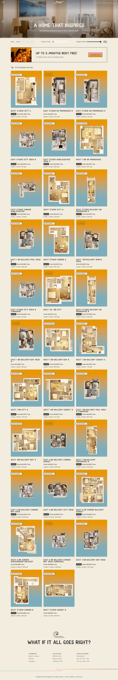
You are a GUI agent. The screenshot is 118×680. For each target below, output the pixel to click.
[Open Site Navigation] (3, 2)
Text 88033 (98, 2)
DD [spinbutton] (58, 41)
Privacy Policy (79, 677)
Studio (18, 42)
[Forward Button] (115, 21)
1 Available (48, 74)
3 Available (49, 423)
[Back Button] (2, 21)
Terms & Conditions (70, 677)
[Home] (59, 2)
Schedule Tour (110, 2)
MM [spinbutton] (56, 41)
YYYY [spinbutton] (60, 41)
